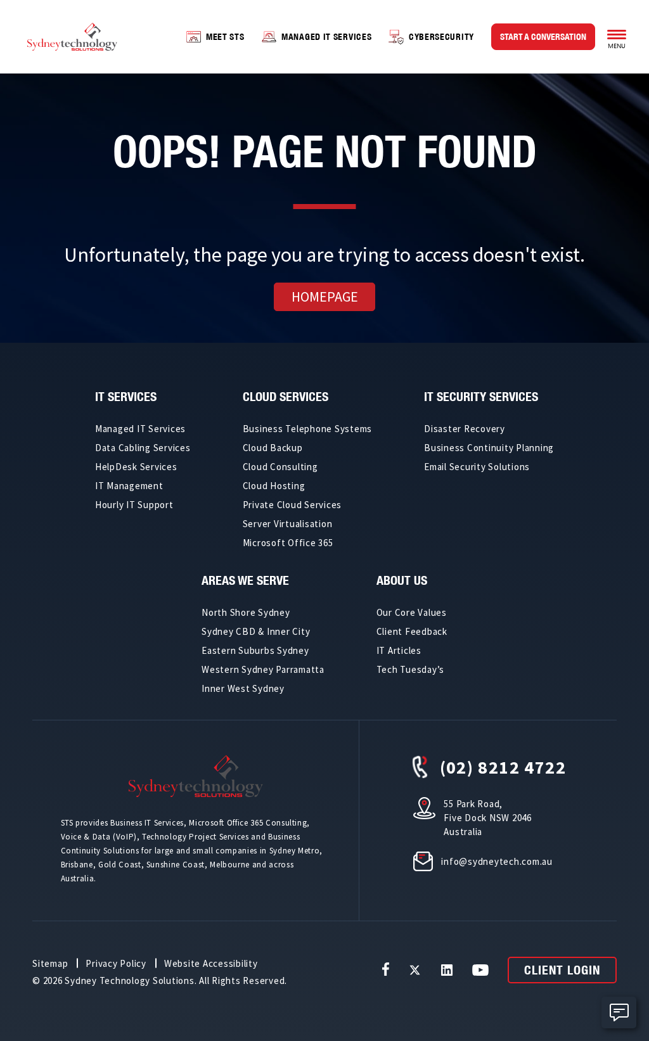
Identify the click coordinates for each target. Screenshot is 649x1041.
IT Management (129, 486)
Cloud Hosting (274, 486)
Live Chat (618, 1012)
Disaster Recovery (464, 429)
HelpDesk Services (136, 467)
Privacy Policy (116, 963)
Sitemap (50, 963)
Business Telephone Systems (308, 429)
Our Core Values (411, 612)
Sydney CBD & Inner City (256, 631)
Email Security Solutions (477, 467)
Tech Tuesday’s (410, 669)
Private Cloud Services (292, 505)
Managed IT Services (326, 37)
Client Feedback (411, 631)
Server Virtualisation (288, 524)
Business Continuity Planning (489, 448)
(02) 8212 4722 (503, 767)
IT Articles (398, 650)
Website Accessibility (211, 963)
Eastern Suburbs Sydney (255, 650)
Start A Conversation (543, 37)
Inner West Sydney (243, 688)
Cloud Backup (273, 448)
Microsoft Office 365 (288, 543)
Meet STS (225, 37)
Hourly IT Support (134, 505)
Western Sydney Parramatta (263, 669)
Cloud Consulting (280, 467)
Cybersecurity (441, 37)
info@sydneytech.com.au (497, 861)
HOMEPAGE (325, 296)
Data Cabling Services (143, 448)
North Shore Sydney (246, 612)
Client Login (562, 969)
